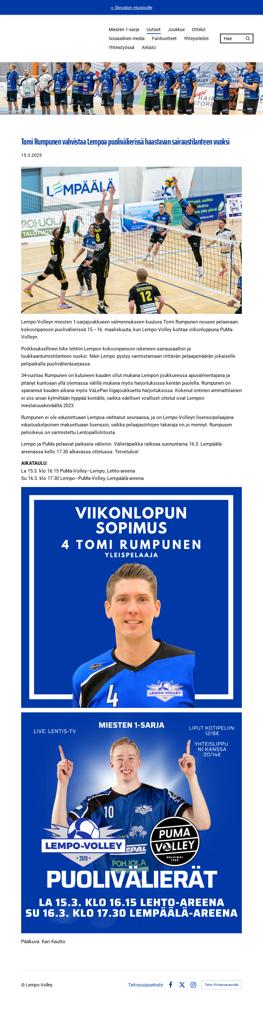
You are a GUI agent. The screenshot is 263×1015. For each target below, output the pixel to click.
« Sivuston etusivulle (131, 7)
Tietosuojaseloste (145, 985)
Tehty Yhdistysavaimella (221, 984)
